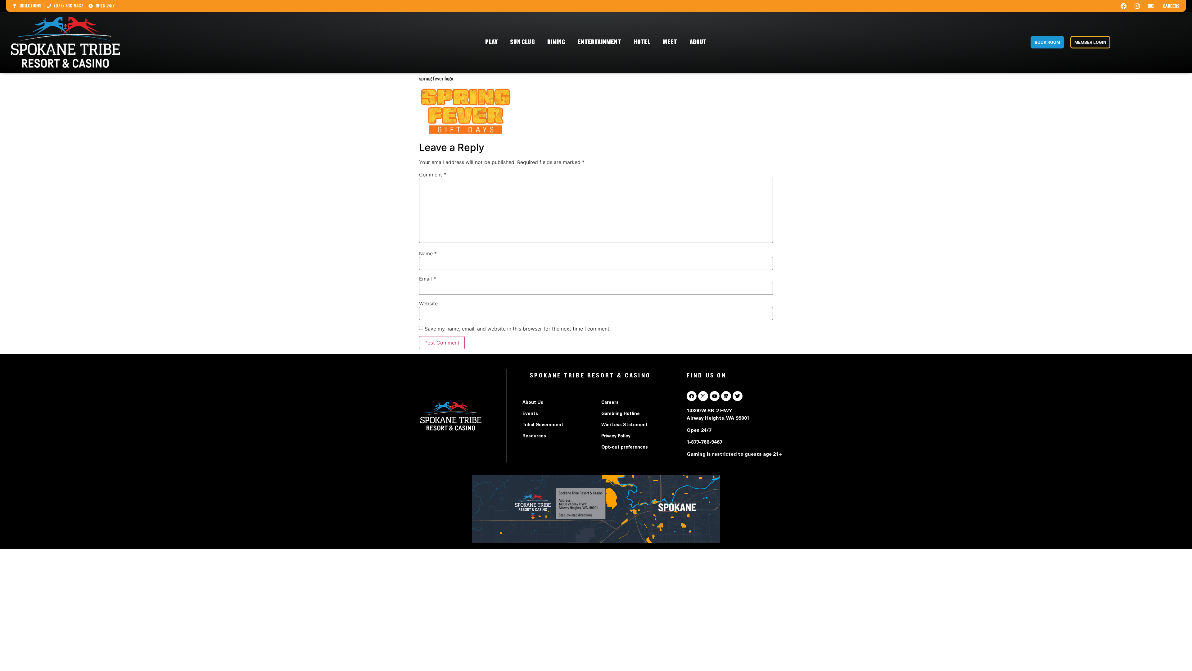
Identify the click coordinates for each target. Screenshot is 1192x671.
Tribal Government (542, 425)
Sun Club (522, 42)
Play (491, 42)
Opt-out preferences (624, 447)
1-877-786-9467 (704, 442)
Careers (1171, 6)
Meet (670, 42)
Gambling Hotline (620, 414)
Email (427, 278)
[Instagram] (1137, 6)
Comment (432, 174)
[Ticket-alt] (1151, 6)
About (698, 42)
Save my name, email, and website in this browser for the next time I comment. (518, 328)
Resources (534, 436)
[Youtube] (715, 396)
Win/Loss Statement (624, 425)
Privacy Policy (615, 436)
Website (428, 303)
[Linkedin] (726, 396)
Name (428, 253)
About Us (532, 403)
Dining (556, 42)
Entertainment (599, 42)
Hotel (642, 42)
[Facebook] (1124, 6)
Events (530, 414)
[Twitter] (738, 396)
